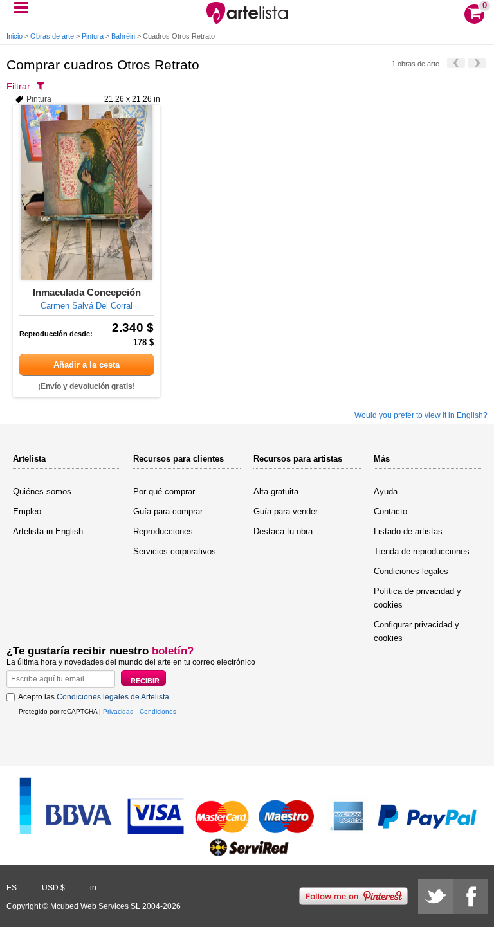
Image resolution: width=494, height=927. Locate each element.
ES (11, 887)
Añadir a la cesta (86, 365)
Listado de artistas (408, 531)
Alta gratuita (275, 491)
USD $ (53, 887)
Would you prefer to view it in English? (421, 415)
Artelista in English (48, 531)
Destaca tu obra (283, 531)
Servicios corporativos (174, 551)
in (93, 887)
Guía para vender (285, 511)
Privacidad (118, 711)
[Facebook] (470, 896)
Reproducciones (163, 531)
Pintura (93, 36)
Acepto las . (94, 696)
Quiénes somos (42, 491)
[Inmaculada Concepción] (86, 192)
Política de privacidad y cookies (417, 597)
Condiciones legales (411, 571)
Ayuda (386, 491)
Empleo (27, 511)
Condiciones (158, 711)
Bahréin (123, 36)
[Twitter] (435, 896)
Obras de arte (52, 36)
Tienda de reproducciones (422, 551)
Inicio (14, 36)
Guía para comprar (168, 511)
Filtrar (18, 86)
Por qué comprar (164, 491)
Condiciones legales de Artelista (113, 696)
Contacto (390, 511)
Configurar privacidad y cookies (416, 631)
